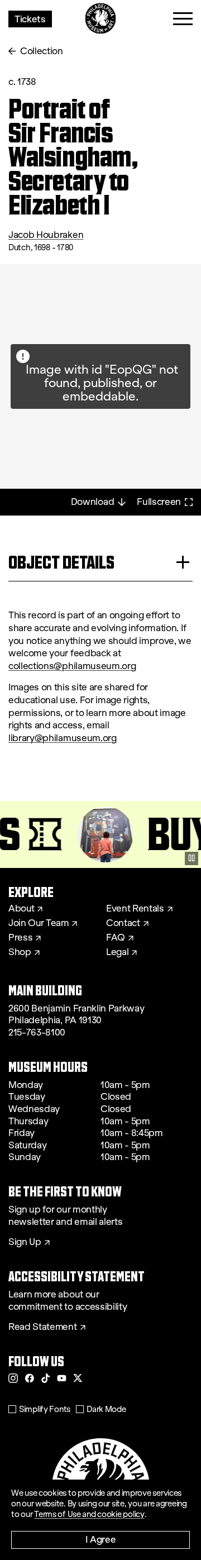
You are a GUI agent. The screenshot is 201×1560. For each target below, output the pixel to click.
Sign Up (24, 1242)
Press (20, 937)
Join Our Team (38, 923)
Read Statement (42, 1327)
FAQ (115, 937)
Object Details (61, 562)
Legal (117, 952)
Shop (19, 952)
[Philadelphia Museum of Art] (100, 18)
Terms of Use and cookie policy (89, 1514)
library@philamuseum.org (62, 738)
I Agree (100, 1539)
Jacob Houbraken (45, 235)
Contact (123, 923)
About (21, 908)
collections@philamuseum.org (72, 666)
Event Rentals (135, 908)
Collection (41, 51)
